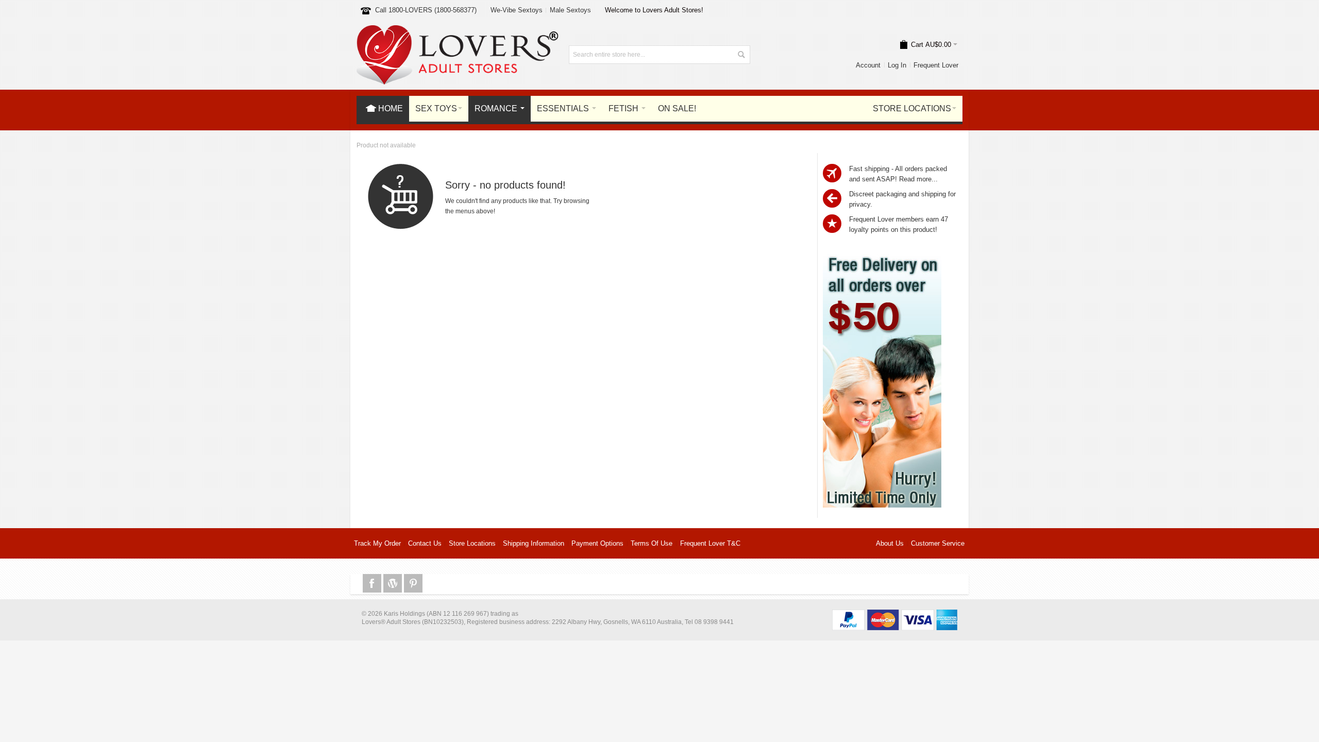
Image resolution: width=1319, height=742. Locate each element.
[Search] (741, 54)
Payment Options (597, 543)
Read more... (918, 179)
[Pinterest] (413, 583)
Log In (897, 65)
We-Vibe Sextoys (517, 10)
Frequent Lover (936, 65)
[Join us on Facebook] (373, 583)
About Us (890, 543)
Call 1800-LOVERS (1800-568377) (426, 10)
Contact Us (425, 543)
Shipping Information (533, 543)
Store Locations (472, 543)
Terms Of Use (651, 543)
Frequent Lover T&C (710, 543)
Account (868, 65)
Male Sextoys (570, 10)
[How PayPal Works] (894, 614)
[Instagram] (393, 583)
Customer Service (938, 543)
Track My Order (377, 543)
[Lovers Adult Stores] (458, 30)
